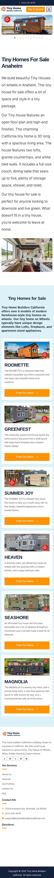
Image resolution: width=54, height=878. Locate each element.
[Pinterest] (10, 758)
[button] (48, 9)
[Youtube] (26, 758)
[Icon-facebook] (4, 758)
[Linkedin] (21, 758)
